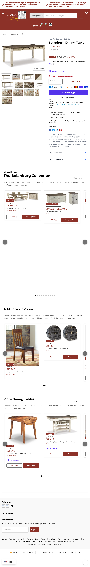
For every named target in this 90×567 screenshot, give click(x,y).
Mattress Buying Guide (22, 541)
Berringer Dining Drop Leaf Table (18, 453)
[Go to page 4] (41, 295)
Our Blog (72, 541)
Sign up (34, 530)
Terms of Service (63, 539)
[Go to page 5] (43, 295)
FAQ (84, 539)
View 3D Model (58, 71)
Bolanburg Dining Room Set (16, 208)
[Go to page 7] (46, 295)
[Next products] (85, 242)
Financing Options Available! (61, 76)
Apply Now (61, 104)
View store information (58, 117)
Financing (30, 539)
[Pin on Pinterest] (60, 130)
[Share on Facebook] (50, 130)
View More (77, 178)
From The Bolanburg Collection (60, 39)
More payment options (68, 98)
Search (4, 539)
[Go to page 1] (35, 295)
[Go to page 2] (37, 295)
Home (4, 34)
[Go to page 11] (54, 295)
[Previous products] (5, 242)
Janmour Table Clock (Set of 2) (57, 349)
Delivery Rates (40, 539)
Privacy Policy (51, 539)
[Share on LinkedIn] (57, 130)
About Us (12, 539)
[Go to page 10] (52, 295)
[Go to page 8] (48, 295)
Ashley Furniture (57, 47)
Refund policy (75, 539)
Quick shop (13, 217)
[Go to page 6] (45, 295)
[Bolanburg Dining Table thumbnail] (6, 77)
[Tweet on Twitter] (53, 130)
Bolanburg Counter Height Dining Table (60, 442)
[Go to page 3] (39, 295)
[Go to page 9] (50, 295)
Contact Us (20, 539)
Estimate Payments (74, 104)
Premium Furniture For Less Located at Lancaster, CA (49, 541)
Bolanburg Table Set (53, 212)
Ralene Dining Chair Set (15, 372)
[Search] (80, 15)
